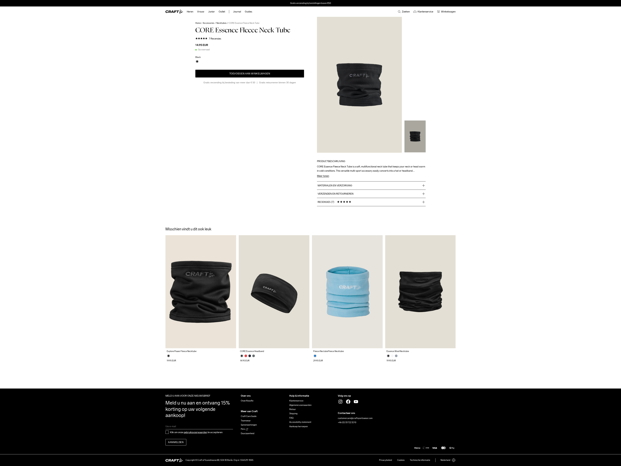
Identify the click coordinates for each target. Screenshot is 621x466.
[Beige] (392, 355)
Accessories (208, 23)
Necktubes (221, 23)
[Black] (168, 356)
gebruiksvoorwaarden (195, 432)
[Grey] (396, 355)
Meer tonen (323, 176)
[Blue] (315, 356)
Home (198, 23)
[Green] (253, 355)
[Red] (245, 355)
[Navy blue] (249, 355)
